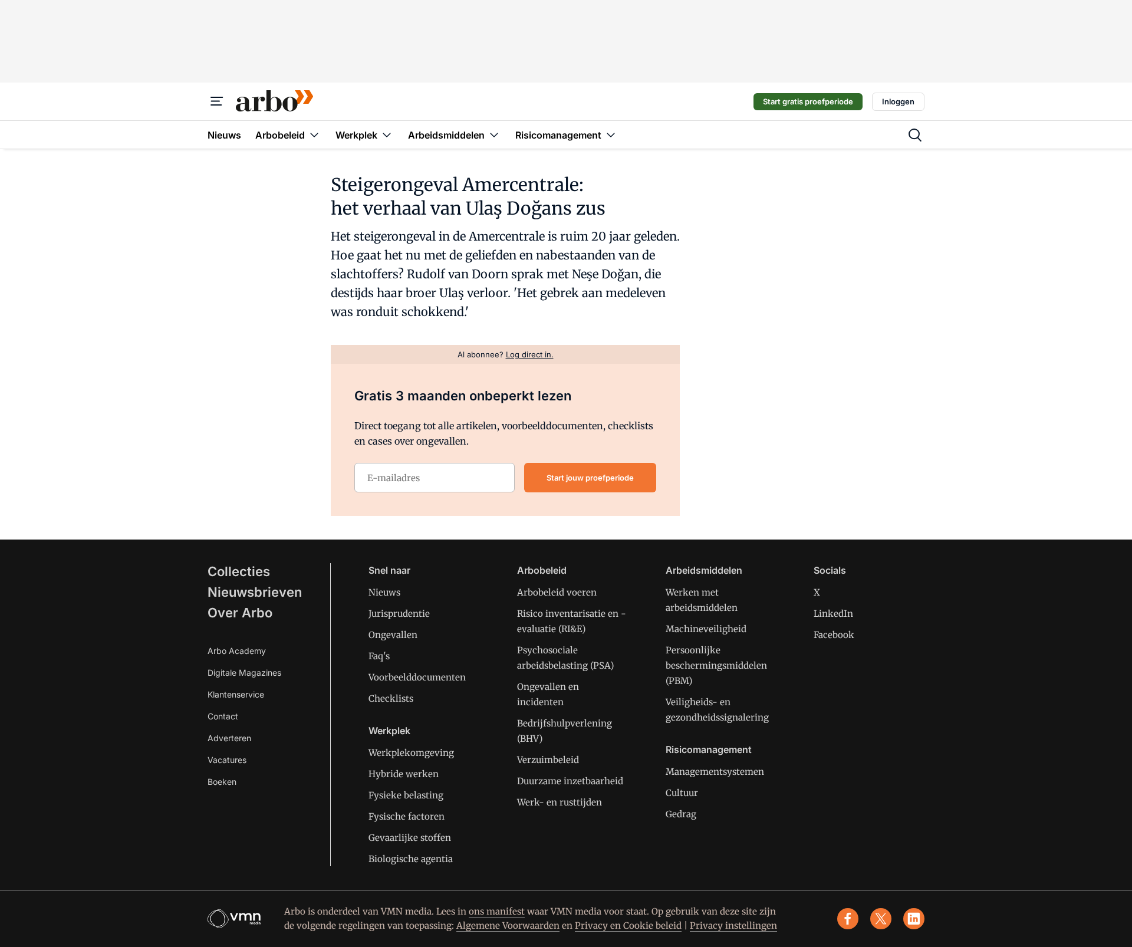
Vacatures (227, 760)
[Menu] (217, 101)
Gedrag (681, 814)
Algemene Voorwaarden (508, 925)
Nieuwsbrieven (255, 592)
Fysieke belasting (405, 795)
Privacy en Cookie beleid (628, 925)
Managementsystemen (715, 771)
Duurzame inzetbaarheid (570, 781)
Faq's (379, 656)
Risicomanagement (709, 749)
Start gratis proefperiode (808, 101)
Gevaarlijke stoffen (409, 837)
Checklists (390, 698)
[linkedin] (913, 918)
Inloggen (898, 101)
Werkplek (389, 730)
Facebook (834, 634)
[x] (880, 918)
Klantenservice (236, 694)
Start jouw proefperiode (590, 477)
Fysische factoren (406, 816)
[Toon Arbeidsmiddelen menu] (494, 135)
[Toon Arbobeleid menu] (314, 135)
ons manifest (497, 911)
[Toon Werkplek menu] (387, 135)
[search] (915, 135)
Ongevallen (392, 634)
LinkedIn (833, 613)
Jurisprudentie (399, 613)
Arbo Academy (237, 651)
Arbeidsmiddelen (704, 570)
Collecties (239, 571)
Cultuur (682, 792)
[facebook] (847, 918)
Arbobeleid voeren (557, 592)
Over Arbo (240, 612)
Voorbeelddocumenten (417, 677)
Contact (223, 716)
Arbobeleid (542, 570)
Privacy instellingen (733, 925)
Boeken (222, 782)
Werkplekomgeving (411, 752)
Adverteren (229, 738)
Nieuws (384, 592)
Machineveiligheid (706, 628)
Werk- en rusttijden (559, 802)
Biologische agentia (410, 858)
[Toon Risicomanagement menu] (611, 135)
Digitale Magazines (244, 672)
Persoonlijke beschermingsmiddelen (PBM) (716, 665)
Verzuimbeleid (548, 759)
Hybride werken (403, 774)
